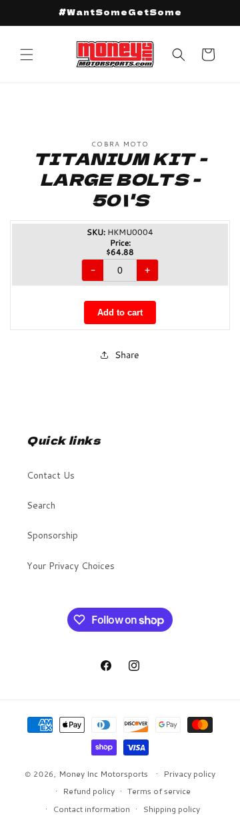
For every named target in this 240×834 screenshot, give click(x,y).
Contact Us (51, 475)
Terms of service (159, 791)
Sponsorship (52, 535)
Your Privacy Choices (71, 565)
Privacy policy (189, 773)
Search (41, 505)
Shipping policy (171, 809)
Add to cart (120, 312)
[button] (26, 54)
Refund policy (89, 791)
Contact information (91, 809)
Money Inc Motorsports (103, 773)
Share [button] (127, 354)
